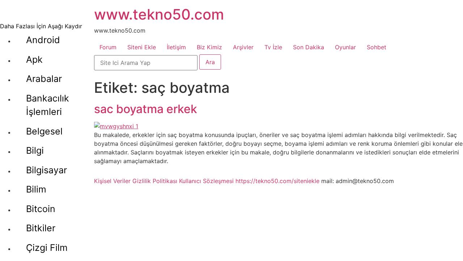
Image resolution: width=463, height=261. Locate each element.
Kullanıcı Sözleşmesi (206, 181)
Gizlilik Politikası (154, 181)
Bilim (36, 189)
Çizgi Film (47, 247)
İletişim (176, 47)
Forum (107, 47)
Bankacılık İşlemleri (47, 105)
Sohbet (376, 47)
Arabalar (44, 78)
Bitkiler (40, 228)
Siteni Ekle (141, 47)
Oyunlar (345, 47)
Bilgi (35, 150)
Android (43, 39)
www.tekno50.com (159, 14)
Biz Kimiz (209, 47)
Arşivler (243, 47)
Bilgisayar (46, 170)
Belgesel (44, 131)
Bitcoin (40, 208)
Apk (34, 59)
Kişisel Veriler (112, 181)
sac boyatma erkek (145, 109)
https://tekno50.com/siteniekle (277, 181)
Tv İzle (273, 47)
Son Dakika (308, 47)
